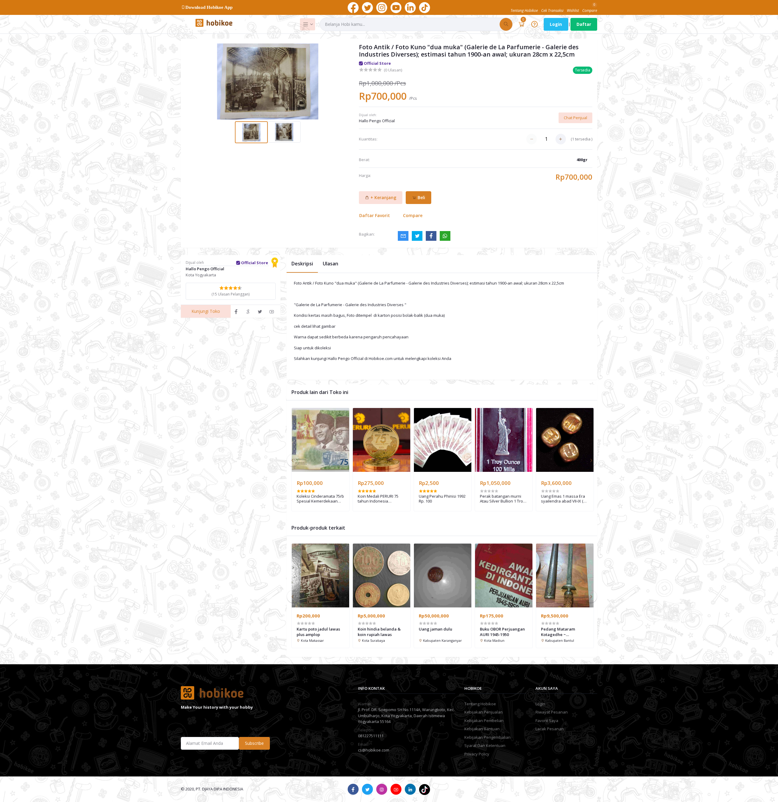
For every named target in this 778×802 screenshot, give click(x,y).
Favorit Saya (546, 720)
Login (556, 24)
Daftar (584, 24)
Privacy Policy (476, 754)
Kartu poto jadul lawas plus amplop (318, 631)
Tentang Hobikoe (480, 704)
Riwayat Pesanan (551, 712)
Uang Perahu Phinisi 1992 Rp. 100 (442, 498)
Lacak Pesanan (549, 728)
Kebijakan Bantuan (482, 728)
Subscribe (254, 743)
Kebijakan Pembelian (484, 720)
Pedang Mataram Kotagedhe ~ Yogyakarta (558, 631)
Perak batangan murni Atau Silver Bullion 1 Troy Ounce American (502, 498)
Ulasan (330, 263)
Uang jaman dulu (435, 629)
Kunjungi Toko (205, 311)
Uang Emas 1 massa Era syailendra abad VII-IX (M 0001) (564, 498)
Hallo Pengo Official (377, 120)
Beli (420, 197)
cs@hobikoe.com (373, 750)
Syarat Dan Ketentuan (484, 745)
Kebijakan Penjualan (483, 712)
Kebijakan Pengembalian (487, 737)
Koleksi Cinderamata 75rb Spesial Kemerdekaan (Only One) (320, 498)
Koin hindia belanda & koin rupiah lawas (379, 631)
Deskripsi (302, 263)
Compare (412, 215)
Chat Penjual (575, 117)
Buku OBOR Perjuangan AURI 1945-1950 (502, 631)
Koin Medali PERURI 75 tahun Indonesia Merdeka (378, 498)
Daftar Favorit (374, 215)
